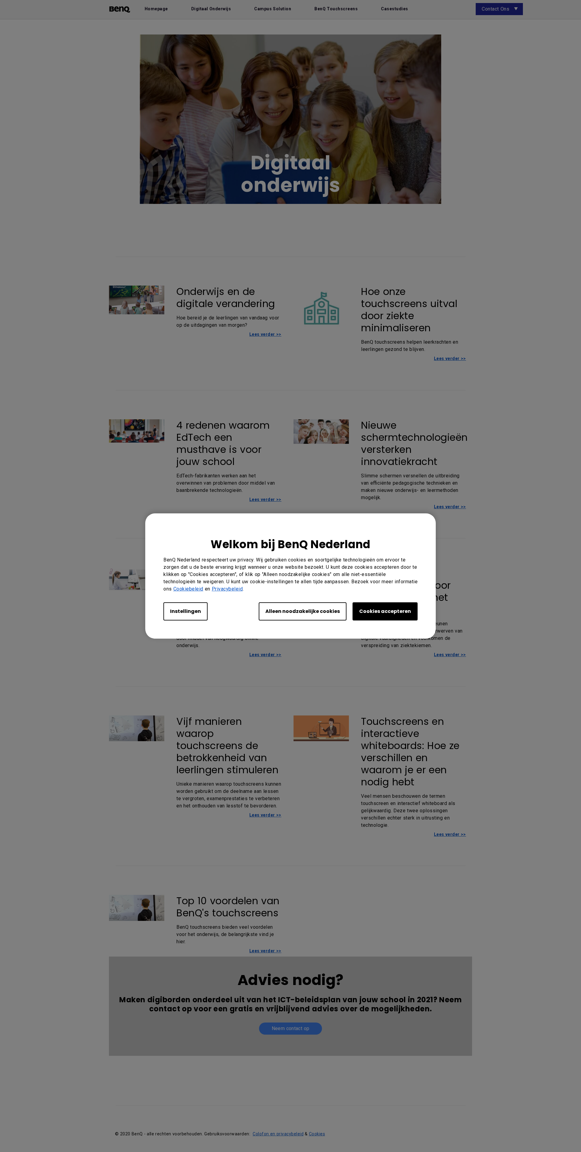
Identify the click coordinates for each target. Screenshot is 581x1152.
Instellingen (185, 611)
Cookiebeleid (188, 589)
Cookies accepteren (385, 611)
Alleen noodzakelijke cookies (302, 611)
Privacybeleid (227, 589)
